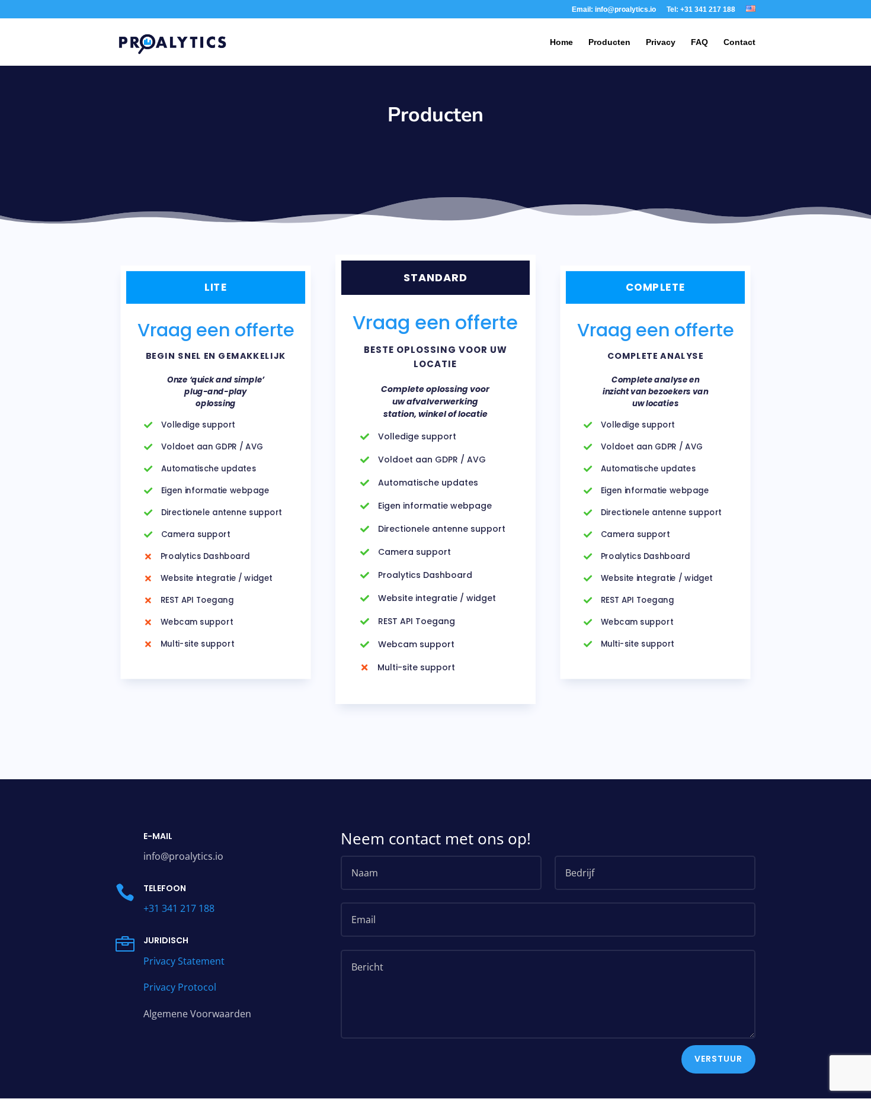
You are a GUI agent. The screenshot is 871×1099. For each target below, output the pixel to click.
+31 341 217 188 (178, 908)
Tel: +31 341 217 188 (701, 10)
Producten (609, 42)
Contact (739, 42)
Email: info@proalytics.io (614, 10)
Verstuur (718, 1059)
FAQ (699, 42)
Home (561, 42)
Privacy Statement (184, 961)
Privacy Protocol (179, 987)
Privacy (660, 42)
